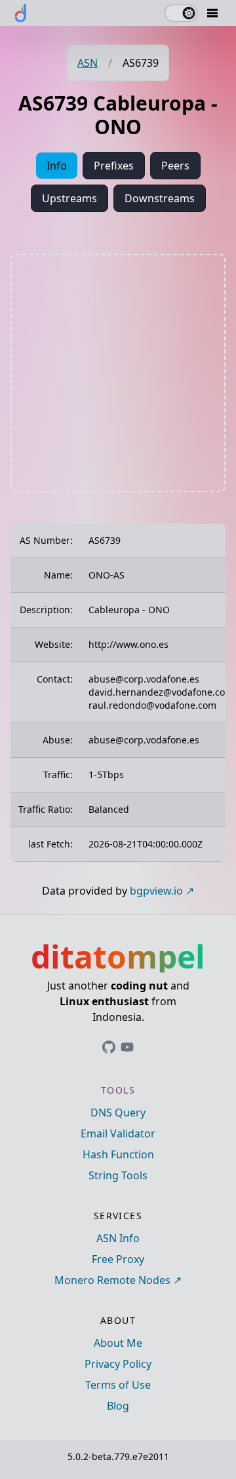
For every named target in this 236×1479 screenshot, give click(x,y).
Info (57, 165)
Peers (175, 165)
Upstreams (69, 198)
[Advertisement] (118, 373)
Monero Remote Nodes (112, 1280)
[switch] (181, 13)
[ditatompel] (20, 13)
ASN (87, 63)
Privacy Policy (118, 1364)
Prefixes (114, 165)
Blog (118, 1406)
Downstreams (160, 198)
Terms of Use (118, 1385)
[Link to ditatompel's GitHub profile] (108, 1047)
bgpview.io (156, 890)
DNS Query (118, 1112)
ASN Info (118, 1238)
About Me (118, 1343)
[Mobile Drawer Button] (212, 13)
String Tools (118, 1175)
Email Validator (118, 1133)
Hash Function (118, 1154)
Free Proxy (118, 1259)
